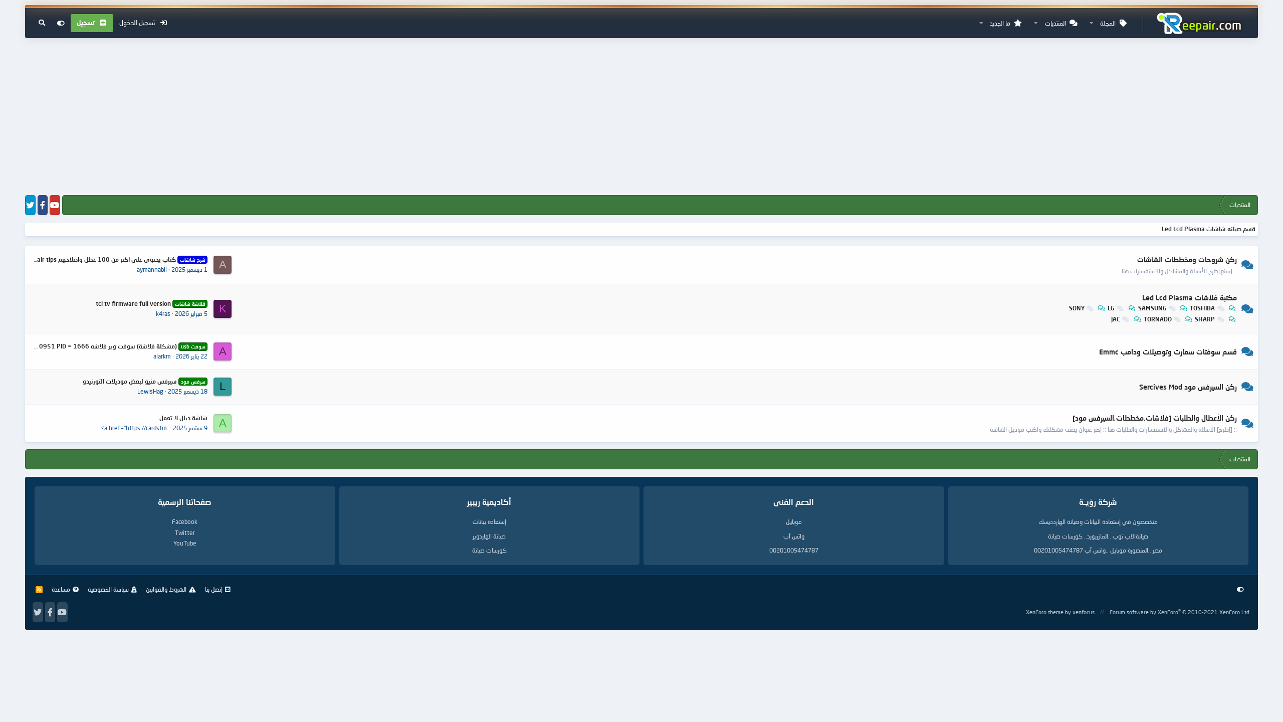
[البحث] (42, 23)
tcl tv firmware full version (150, 303)
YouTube (184, 543)
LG (1111, 308)
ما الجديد (1000, 23)
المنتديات (1055, 23)
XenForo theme (1044, 612)
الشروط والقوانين (166, 589)
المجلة (1108, 23)
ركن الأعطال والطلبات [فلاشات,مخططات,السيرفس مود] (1155, 418)
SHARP (1205, 319)
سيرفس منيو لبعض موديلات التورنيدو (144, 381)
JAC (1115, 319)
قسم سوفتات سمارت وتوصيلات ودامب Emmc (1168, 352)
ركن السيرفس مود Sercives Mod (1188, 387)
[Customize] (61, 23)
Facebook (184, 521)
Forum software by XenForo (1180, 612)
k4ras (163, 313)
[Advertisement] (641, 117)
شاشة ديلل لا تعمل (183, 418)
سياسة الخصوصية (108, 589)
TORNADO (1158, 319)
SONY (1077, 308)
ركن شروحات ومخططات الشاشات (1187, 259)
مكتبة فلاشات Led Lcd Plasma (1189, 297)
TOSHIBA (1202, 308)
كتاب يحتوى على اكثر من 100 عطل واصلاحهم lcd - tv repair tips (106, 259)
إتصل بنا (214, 589)
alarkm (162, 356)
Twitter (185, 532)
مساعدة (61, 589)
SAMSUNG (1152, 308)
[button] (1092, 23)
